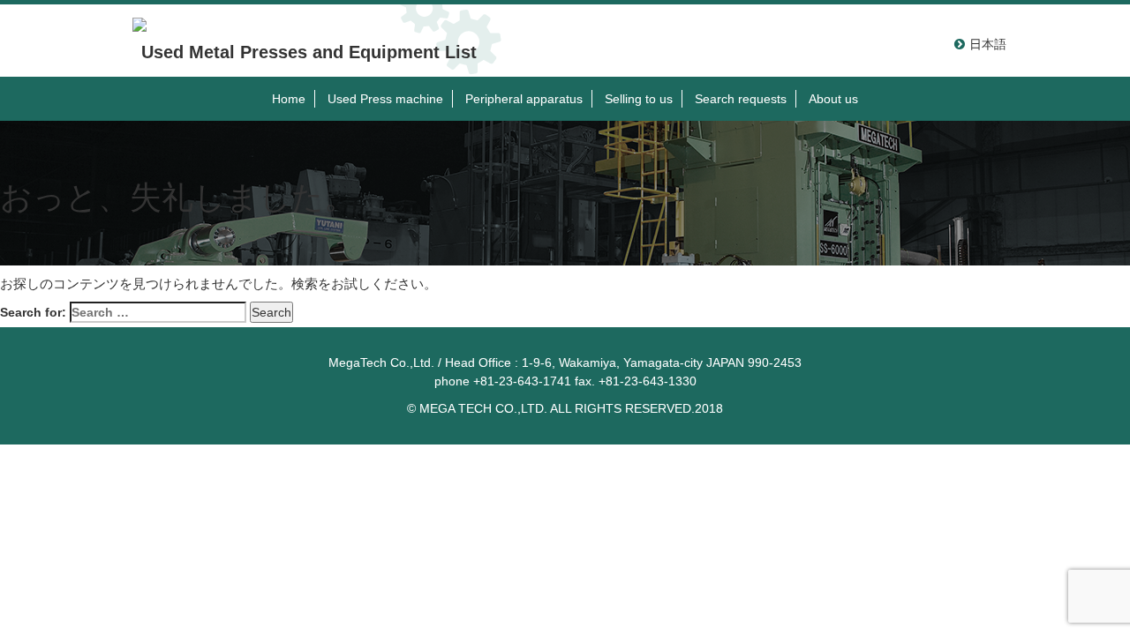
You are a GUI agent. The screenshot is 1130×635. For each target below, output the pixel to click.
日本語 (987, 44)
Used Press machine (385, 99)
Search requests (741, 99)
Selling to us (639, 99)
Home (288, 99)
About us (833, 99)
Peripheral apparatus (524, 99)
